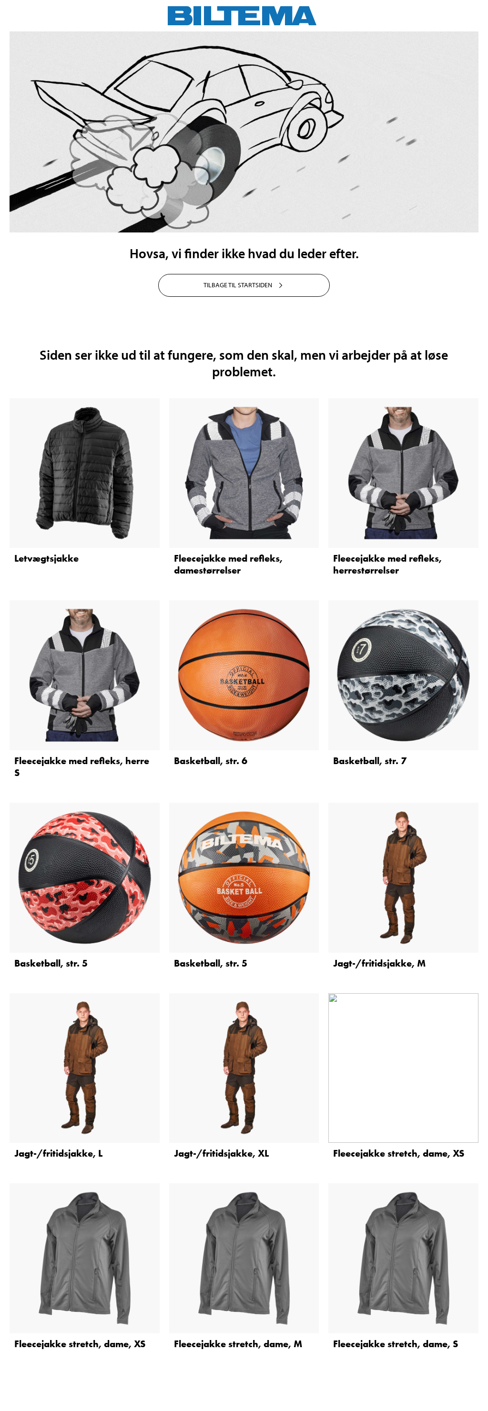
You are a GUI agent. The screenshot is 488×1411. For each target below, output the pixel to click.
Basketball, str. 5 (51, 963)
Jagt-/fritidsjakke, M (379, 963)
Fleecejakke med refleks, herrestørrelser (387, 564)
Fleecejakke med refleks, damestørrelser (228, 564)
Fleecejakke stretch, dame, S (395, 1344)
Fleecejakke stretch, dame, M (238, 1344)
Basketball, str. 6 (210, 761)
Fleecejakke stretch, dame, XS (398, 1153)
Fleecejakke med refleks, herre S (81, 767)
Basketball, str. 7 (370, 761)
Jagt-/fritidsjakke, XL (221, 1153)
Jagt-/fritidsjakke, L (58, 1153)
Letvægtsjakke (46, 558)
